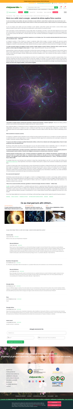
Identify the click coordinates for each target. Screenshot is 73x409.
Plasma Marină (51, 9)
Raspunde (16, 236)
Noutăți (26, 12)
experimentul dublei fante (11, 161)
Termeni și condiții (20, 396)
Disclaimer (50, 396)
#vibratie (51, 196)
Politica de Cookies (37, 405)
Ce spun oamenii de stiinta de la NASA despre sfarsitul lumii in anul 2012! (14, 208)
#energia (8, 196)
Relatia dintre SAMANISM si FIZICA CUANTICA (54, 208)
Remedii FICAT (32, 12)
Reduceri (20, 12)
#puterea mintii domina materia (36, 196)
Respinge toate (54, 405)
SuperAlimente (44, 9)
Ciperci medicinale (47, 12)
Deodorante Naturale (33, 9)
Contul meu (55, 3)
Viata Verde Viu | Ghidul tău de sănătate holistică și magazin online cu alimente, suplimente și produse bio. (36, 399)
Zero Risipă (55, 12)
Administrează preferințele (53, 407)
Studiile (7, 186)
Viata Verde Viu (9, 15)
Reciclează (9, 382)
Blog (65, 12)
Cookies (29, 396)
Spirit (47, 205)
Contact (65, 3)
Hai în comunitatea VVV (12, 378)
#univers (46, 196)
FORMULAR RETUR (10, 372)
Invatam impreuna (9, 205)
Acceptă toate (54, 402)
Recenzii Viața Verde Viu (12, 374)
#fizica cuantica (14, 196)
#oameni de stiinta (24, 196)
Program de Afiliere (11, 380)
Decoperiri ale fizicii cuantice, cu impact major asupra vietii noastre (34, 208)
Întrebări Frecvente (11, 384)
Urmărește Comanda (12, 376)
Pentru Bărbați (39, 12)
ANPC (56, 396)
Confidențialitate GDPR (39, 396)
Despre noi (61, 3)
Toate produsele (12, 12)
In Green (39, 9)
